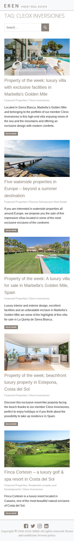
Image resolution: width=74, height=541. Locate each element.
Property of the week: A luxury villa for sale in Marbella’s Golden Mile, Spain (37, 285)
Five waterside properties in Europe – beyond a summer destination (30, 188)
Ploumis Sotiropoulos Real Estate (48, 201)
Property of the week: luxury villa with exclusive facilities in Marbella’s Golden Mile (35, 87)
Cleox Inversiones (39, 100)
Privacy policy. (47, 535)
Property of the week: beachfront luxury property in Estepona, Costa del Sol (35, 382)
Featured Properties (15, 100)
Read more (11, 134)
